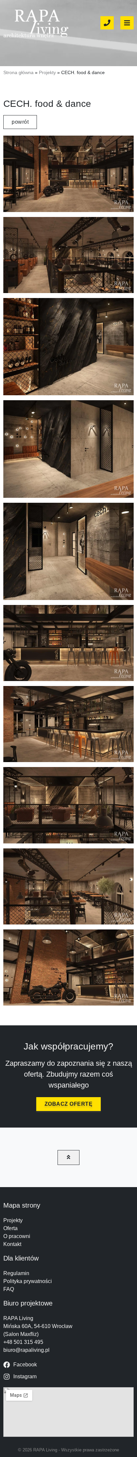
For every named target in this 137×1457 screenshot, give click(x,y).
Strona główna (18, 72)
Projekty (47, 72)
